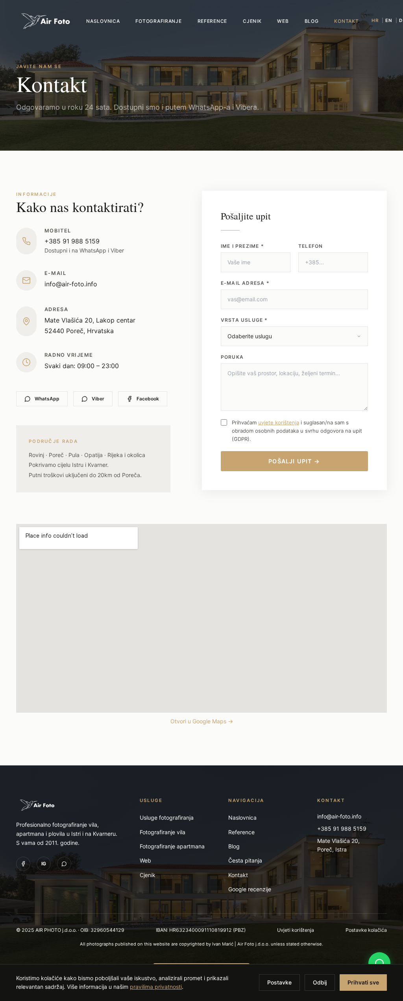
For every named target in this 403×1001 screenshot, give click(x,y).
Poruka (232, 357)
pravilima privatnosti (156, 986)
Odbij (320, 982)
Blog (312, 21)
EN (388, 20)
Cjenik (252, 21)
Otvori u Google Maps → (201, 721)
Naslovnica (103, 21)
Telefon (310, 246)
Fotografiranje (158, 21)
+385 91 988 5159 (72, 241)
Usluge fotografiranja (167, 817)
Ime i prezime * (242, 246)
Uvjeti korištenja (295, 930)
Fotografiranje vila (162, 832)
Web (282, 21)
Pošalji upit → (294, 461)
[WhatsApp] (64, 864)
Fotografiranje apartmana (172, 846)
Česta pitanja (245, 860)
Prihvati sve (363, 982)
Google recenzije (249, 889)
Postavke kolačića (366, 930)
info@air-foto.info (70, 284)
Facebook (148, 399)
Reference (212, 21)
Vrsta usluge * (244, 320)
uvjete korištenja (278, 422)
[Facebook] (23, 864)
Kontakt (346, 21)
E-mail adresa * (245, 283)
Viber (98, 399)
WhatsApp (47, 399)
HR (375, 20)
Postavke (279, 982)
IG (43, 863)
